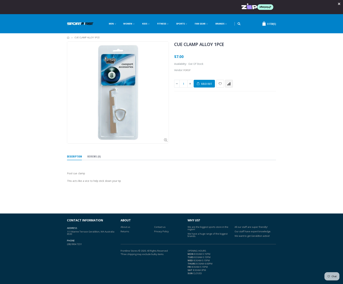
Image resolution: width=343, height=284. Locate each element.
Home (68, 37)
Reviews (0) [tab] (94, 156)
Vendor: (178, 70)
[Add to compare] (229, 84)
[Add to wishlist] (220, 84)
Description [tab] (74, 156)
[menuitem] (114, 23)
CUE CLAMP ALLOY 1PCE (199, 44)
